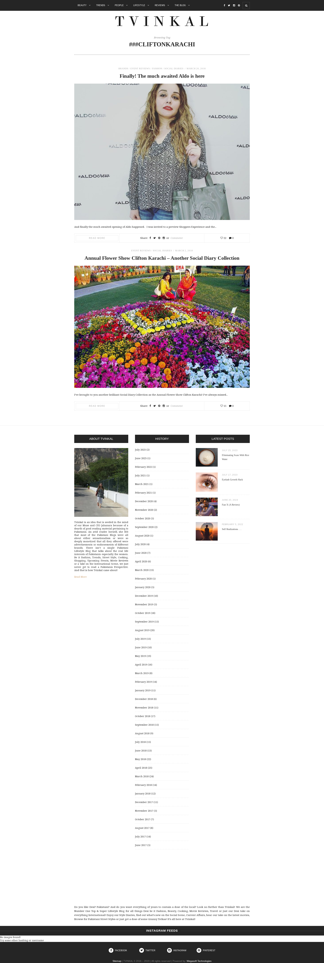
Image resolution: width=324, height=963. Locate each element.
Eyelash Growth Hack (232, 479)
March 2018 (142, 776)
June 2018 (141, 750)
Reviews (160, 5)
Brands (123, 68)
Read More (97, 238)
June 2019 (141, 647)
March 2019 (142, 673)
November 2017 (144, 810)
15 (224, 405)
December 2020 (144, 501)
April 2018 (141, 767)
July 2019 (140, 638)
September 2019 (144, 621)
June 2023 (141, 458)
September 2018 (144, 724)
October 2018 (142, 716)
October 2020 (142, 518)
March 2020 (142, 570)
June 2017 (141, 845)
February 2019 (143, 681)
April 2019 (141, 664)
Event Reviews (140, 68)
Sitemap (117, 961)
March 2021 (142, 484)
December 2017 (144, 802)
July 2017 (140, 836)
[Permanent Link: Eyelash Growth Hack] (207, 490)
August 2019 (142, 630)
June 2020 (141, 552)
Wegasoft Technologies (199, 961)
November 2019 (144, 604)
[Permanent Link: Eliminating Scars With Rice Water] (207, 465)
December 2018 (144, 699)
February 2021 (143, 492)
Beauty (82, 5)
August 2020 (142, 535)
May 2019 (140, 656)
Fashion (157, 68)
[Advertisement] (162, 877)
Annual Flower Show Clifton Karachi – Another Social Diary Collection (162, 258)
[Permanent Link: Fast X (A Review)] (207, 515)
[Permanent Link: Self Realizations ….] (207, 539)
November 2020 (144, 509)
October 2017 (142, 819)
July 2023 (140, 449)
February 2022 (143, 466)
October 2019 (142, 613)
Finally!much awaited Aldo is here (162, 76)
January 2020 (143, 587)
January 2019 (143, 690)
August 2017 (142, 827)
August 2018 (142, 733)
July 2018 (140, 742)
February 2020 (143, 578)
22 (224, 238)
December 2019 (144, 595)
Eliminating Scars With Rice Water (235, 457)
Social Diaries (173, 68)
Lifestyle (139, 5)
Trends (101, 5)
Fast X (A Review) (231, 504)
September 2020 (144, 527)
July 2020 (140, 544)
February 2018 (143, 785)
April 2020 (141, 561)
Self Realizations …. (232, 529)
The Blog (180, 5)
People (119, 5)
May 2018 (140, 759)
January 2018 (143, 793)
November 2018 (144, 707)
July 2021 (140, 475)
